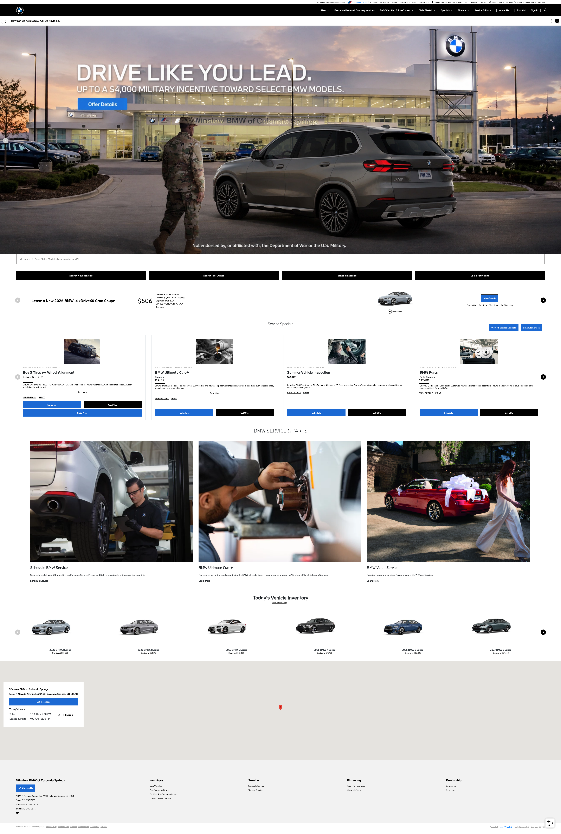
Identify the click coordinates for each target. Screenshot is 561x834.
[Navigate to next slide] (559, 140)
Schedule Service (531, 327)
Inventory (156, 780)
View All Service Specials (503, 327)
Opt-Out (104, 826)
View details (490, 298)
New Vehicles (155, 785)
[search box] (280, 257)
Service (253, 780)
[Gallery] (280, 140)
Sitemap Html (83, 826)
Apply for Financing (356, 785)
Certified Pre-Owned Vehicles (163, 794)
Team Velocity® (505, 827)
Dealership (454, 780)
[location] (432, 2)
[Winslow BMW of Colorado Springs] (20, 9)
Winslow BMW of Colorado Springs (30, 826)
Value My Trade (354, 790)
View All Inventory (279, 602)
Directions (450, 790)
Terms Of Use (63, 826)
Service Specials (255, 790)
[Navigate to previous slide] (2, 140)
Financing (354, 780)
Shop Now (82, 412)
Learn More (204, 580)
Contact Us (27, 788)
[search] (545, 10)
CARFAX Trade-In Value (160, 798)
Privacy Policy (51, 826)
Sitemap (73, 826)
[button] (280, 707)
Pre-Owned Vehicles (158, 790)
